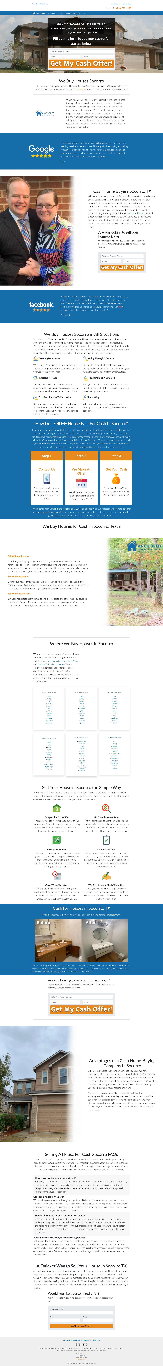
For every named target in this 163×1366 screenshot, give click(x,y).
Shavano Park (115, 703)
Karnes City (82, 743)
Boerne (82, 705)
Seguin (49, 710)
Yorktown (82, 748)
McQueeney (115, 700)
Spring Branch (82, 762)
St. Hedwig (114, 706)
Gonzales (82, 715)
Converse (49, 698)
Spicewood (114, 768)
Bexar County (114, 755)
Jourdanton (82, 720)
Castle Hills (49, 717)
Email (85, 1317)
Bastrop (115, 711)
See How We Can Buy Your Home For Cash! (106, 89)
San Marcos (49, 706)
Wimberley (49, 752)
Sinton (61, 664)
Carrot (94, 1363)
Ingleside (49, 749)
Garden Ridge (82, 713)
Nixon (114, 741)
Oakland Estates (49, 764)
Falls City (115, 751)
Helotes (82, 717)
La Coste (82, 751)
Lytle (115, 696)
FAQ (84, 13)
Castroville (82, 700)
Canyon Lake (82, 708)
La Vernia (49, 715)
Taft (49, 761)
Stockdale (82, 765)
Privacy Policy (77, 1340)
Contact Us (127, 4)
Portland (49, 747)
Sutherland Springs (82, 767)
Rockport (49, 759)
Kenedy (82, 745)
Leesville (115, 743)
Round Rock (82, 770)
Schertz (49, 708)
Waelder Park (114, 765)
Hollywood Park (82, 741)
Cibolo (49, 696)
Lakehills (82, 755)
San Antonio (115, 750)
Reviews (76, 13)
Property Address (57, 1309)
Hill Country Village (114, 753)
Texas (114, 767)
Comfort (49, 754)
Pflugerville (49, 723)
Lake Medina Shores (115, 722)
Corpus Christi (57, 660)
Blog (94, 1340)
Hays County (115, 760)
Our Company (116, 4)
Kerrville (49, 756)
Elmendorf (49, 718)
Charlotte (82, 756)
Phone (52, 1317)
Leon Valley (49, 700)
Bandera (82, 753)
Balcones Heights (49, 766)
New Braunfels (49, 705)
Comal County (114, 756)
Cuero (81, 710)
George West (115, 717)
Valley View (82, 760)
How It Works (64, 13)
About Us (52, 13)
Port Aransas (49, 757)
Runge (81, 746)
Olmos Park (49, 768)
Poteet (114, 701)
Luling (114, 715)
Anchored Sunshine (95, 86)
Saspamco (82, 768)
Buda (114, 713)
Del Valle (82, 723)
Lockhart (82, 722)
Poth (82, 763)
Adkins (82, 703)
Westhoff (115, 745)
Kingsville (49, 742)
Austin (46, 660)
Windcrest (49, 713)
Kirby (75, 660)
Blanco (49, 750)
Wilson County (114, 762)
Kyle (82, 698)
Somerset (115, 705)
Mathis (54, 664)
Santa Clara (115, 748)
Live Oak (49, 703)
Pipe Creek (114, 746)
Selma (69, 660)
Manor (114, 723)
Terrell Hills (49, 769)
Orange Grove (49, 745)
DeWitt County (114, 763)
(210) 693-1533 (123, 8)
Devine (82, 711)
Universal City (49, 711)
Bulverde (82, 706)
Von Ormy (114, 708)
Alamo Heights (49, 720)
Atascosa (49, 762)
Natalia (82, 750)
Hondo (82, 718)
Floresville (81, 701)
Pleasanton (49, 722)
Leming (82, 758)
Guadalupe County (114, 758)
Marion (41, 664)
